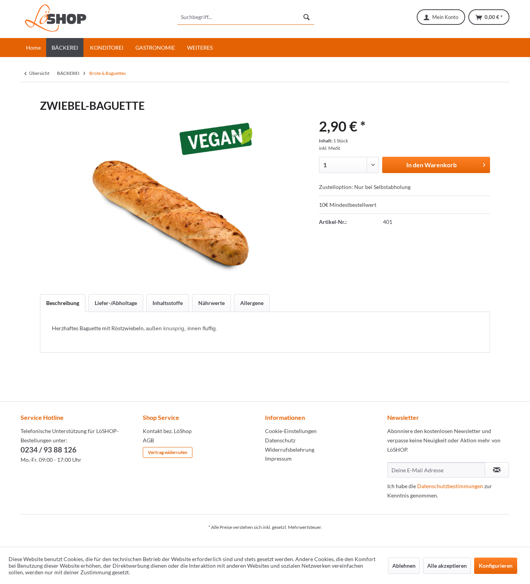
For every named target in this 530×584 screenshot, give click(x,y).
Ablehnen (404, 565)
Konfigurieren (496, 565)
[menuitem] (245, 17)
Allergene (251, 303)
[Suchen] (306, 17)
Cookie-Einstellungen (291, 431)
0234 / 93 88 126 (48, 449)
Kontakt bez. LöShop (167, 431)
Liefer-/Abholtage (116, 303)
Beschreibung (62, 303)
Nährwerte (211, 303)
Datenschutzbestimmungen (450, 486)
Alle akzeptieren (447, 565)
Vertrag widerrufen (167, 452)
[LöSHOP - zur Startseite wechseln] (55, 19)
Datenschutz (280, 440)
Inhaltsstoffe (167, 303)
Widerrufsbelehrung (289, 449)
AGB (148, 440)
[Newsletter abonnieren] (497, 470)
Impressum (278, 458)
